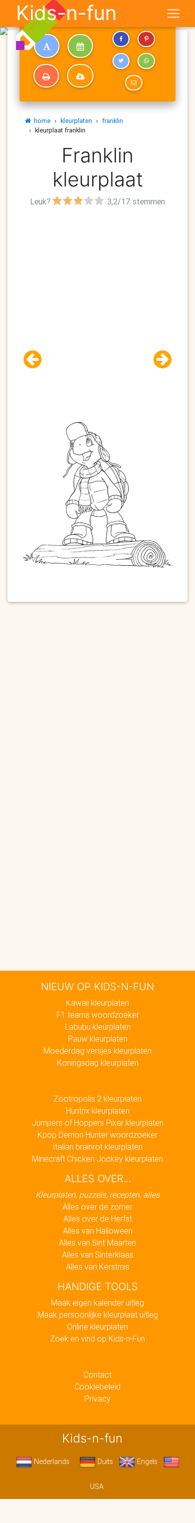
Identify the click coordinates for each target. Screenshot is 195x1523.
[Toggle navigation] (173, 13)
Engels (146, 1461)
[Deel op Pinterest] (146, 39)
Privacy (97, 1399)
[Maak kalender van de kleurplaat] (80, 46)
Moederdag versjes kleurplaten (98, 1051)
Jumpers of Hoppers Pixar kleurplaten (98, 1123)
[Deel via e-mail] (133, 83)
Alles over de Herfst (98, 1219)
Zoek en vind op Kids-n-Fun (97, 1339)
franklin (112, 120)
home (40, 120)
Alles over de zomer (97, 1207)
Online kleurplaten (97, 1327)
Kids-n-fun (66, 13)
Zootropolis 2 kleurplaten (98, 1099)
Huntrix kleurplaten (98, 1111)
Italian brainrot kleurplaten (97, 1147)
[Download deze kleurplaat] (80, 76)
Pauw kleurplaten (98, 1039)
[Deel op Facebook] (121, 39)
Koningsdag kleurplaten (97, 1063)
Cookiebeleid (97, 1387)
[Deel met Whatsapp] (146, 61)
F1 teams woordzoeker (97, 1015)
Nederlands (51, 1461)
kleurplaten (76, 120)
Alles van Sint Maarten (97, 1243)
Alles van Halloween (97, 1231)
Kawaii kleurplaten (97, 1003)
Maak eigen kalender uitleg (97, 1303)
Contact (98, 1375)
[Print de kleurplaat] (46, 76)
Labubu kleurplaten (97, 1027)
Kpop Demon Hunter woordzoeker (98, 1135)
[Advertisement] (97, 306)
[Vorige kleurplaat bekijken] (37, 359)
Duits (104, 1461)
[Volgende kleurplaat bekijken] (159, 359)
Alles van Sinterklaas (98, 1255)
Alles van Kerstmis (98, 1267)
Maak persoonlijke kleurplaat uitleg (98, 1315)
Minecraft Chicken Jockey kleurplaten (97, 1159)
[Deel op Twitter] (121, 61)
